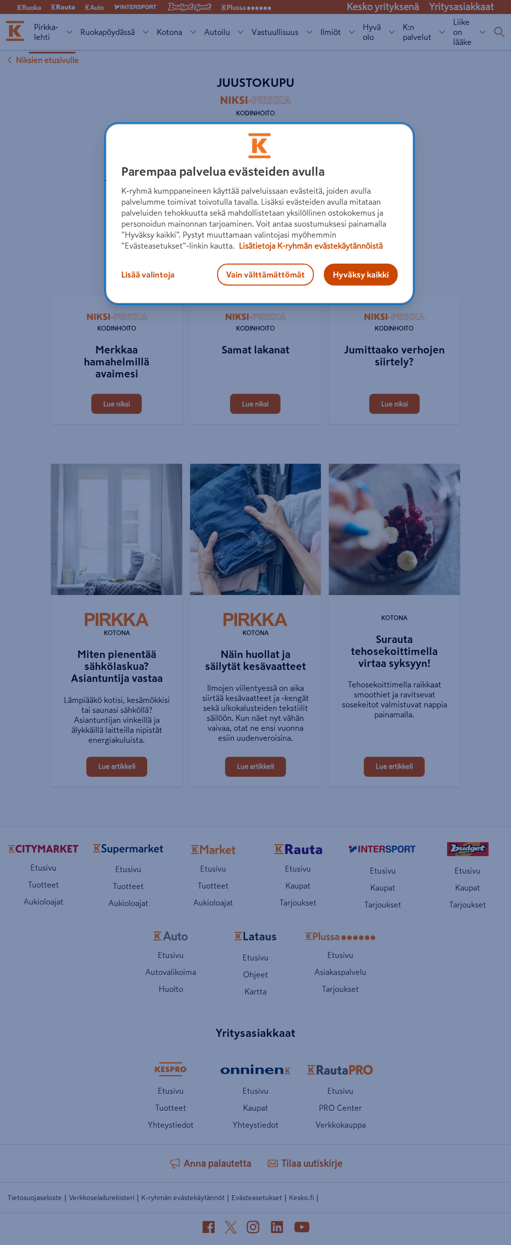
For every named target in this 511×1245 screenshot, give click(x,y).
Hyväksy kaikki (361, 275)
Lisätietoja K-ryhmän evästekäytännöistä (310, 246)
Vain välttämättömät (265, 275)
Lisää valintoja (148, 275)
